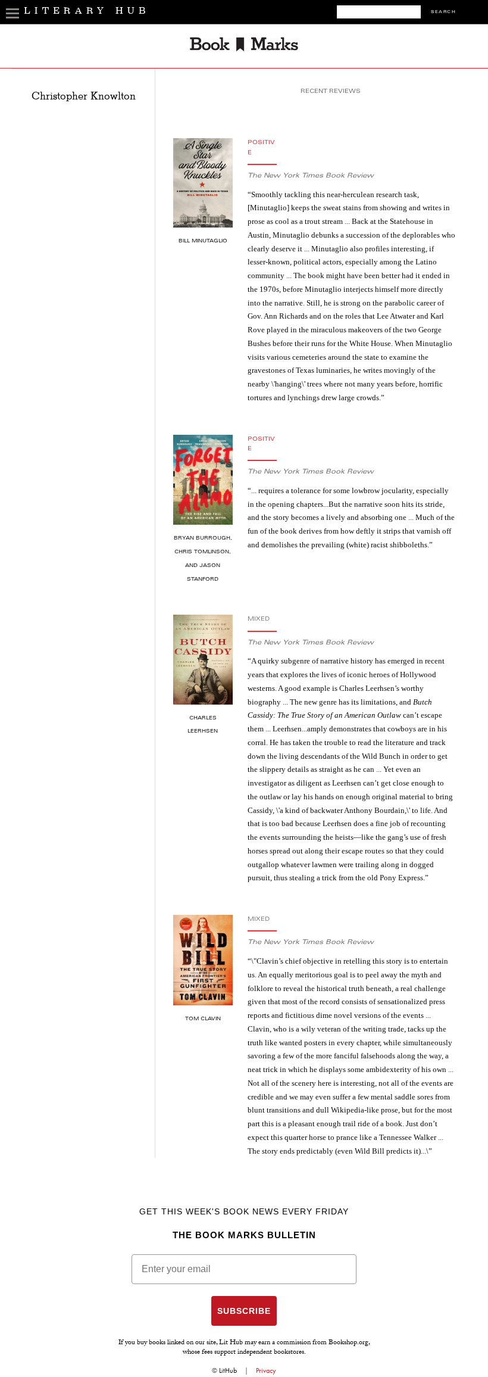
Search (443, 12)
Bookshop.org (348, 1343)
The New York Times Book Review (311, 176)
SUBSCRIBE (244, 1311)
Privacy (266, 1370)
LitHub (228, 1370)
